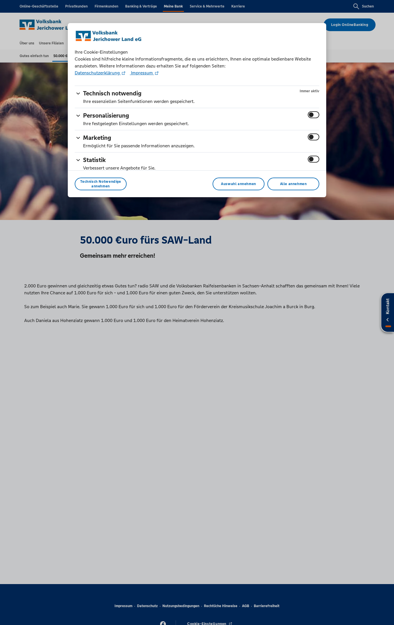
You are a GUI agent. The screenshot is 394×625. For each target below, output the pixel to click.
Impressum (142, 73)
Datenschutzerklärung (98, 73)
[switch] (313, 114)
